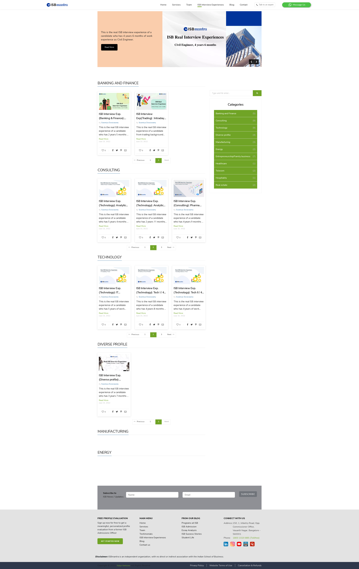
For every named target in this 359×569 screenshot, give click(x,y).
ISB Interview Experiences (210, 4)
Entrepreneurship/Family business (233, 156)
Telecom (220, 170)
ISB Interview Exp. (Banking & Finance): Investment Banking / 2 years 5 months (113, 116)
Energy (104, 452)
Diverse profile (112, 344)
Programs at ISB (190, 523)
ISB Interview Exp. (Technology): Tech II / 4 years (188, 290)
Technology (110, 257)
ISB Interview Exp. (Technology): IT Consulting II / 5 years (112, 290)
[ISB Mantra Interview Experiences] (58, 4)
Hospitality (221, 177)
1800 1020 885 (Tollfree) (246, 537)
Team (189, 4)
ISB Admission (189, 526)
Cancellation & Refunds (250, 565)
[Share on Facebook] (112, 150)
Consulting (109, 170)
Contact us (145, 544)
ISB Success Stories (192, 533)
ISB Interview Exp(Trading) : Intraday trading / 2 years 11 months (150, 116)
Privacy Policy (197, 565)
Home (163, 4)
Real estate (221, 185)
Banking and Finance (118, 83)
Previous (141, 160)
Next (169, 247)
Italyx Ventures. (124, 565)
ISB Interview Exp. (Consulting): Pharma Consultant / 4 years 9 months (187, 203)
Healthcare (221, 163)
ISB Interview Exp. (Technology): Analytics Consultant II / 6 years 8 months (113, 203)
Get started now (110, 541)
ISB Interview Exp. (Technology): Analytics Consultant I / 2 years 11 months (151, 203)
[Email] (125, 150)
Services (176, 4)
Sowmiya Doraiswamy (110, 123)
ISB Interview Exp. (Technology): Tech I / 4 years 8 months (150, 290)
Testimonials (146, 533)
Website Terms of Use (220, 565)
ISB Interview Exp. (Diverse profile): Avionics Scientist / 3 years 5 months (111, 377)
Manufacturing (113, 431)
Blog (231, 4)
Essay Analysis (189, 530)
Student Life (188, 537)
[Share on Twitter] (117, 150)
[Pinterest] (121, 150)
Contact (244, 4)
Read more (109, 47)
